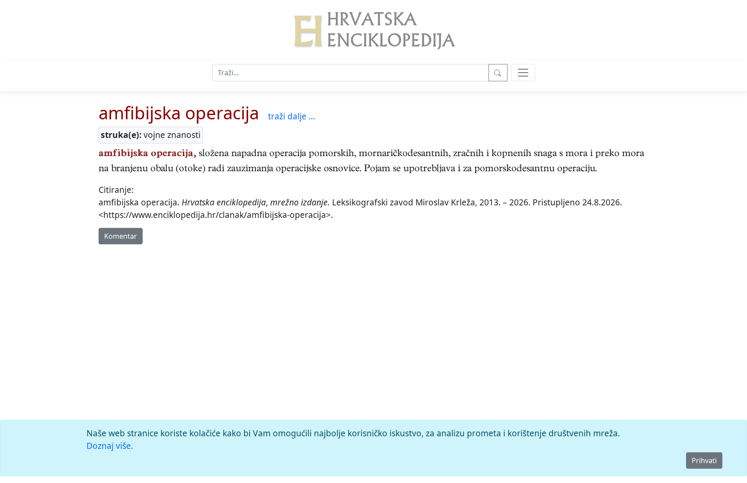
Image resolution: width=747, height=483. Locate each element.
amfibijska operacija (179, 113)
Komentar (120, 236)
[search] (523, 72)
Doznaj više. (109, 445)
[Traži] (498, 72)
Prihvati (704, 460)
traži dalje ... (291, 116)
